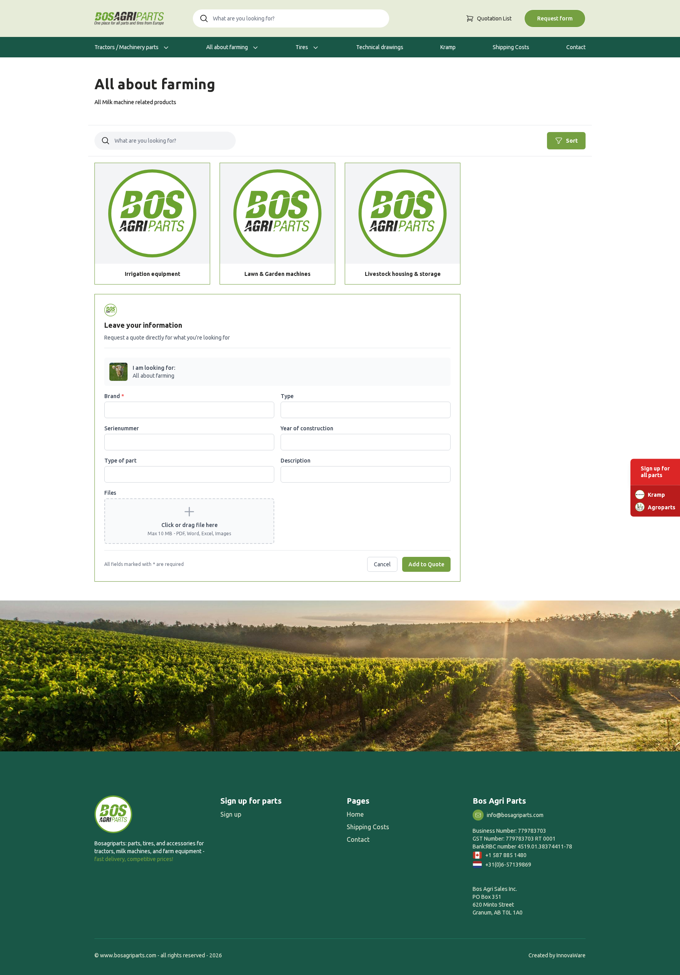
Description (295, 460)
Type (287, 396)
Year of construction (307, 428)
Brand (114, 396)
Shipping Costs (511, 47)
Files (110, 493)
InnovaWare (571, 955)
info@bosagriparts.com (515, 815)
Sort (572, 141)
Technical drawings (379, 47)
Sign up (230, 814)
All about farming (227, 47)
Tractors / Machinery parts (127, 47)
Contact (576, 47)
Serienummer (121, 428)
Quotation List (494, 18)
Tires (302, 47)
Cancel (382, 564)
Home (355, 814)
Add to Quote (426, 564)
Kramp (448, 47)
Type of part (120, 460)
